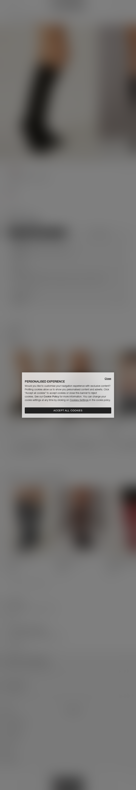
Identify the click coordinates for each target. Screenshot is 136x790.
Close (108, 378)
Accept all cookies (68, 410)
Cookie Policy (51, 396)
